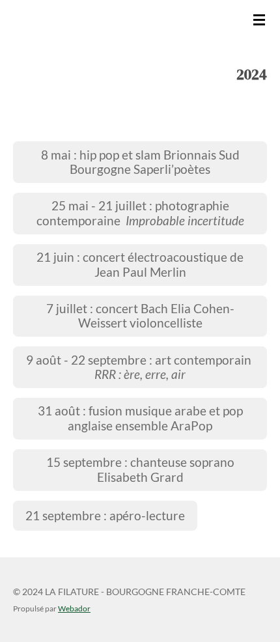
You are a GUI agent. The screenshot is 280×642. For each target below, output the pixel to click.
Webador (74, 608)
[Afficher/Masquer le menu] (259, 20)
